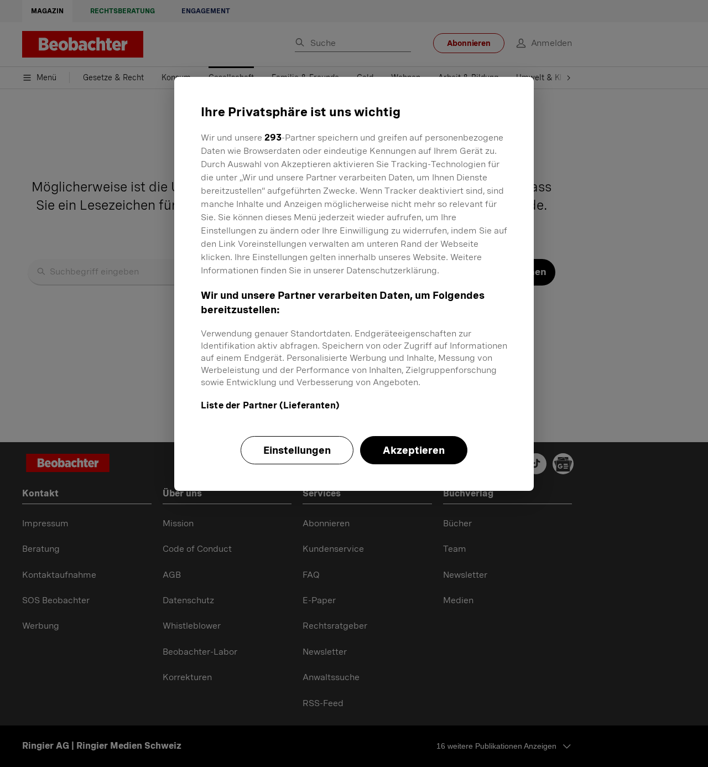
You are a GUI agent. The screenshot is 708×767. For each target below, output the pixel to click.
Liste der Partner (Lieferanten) (270, 405)
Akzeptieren (414, 450)
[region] (354, 284)
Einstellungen (297, 450)
